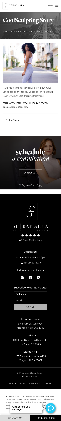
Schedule (30, 156)
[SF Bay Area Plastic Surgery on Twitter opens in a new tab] (38, 277)
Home (5, 31)
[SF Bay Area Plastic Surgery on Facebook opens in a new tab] (30, 277)
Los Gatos (30, 335)
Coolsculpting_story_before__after (37, 31)
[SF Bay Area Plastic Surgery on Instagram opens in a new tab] (22, 277)
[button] (56, 6)
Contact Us (29, 172)
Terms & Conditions (18, 383)
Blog (13, 31)
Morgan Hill (30, 352)
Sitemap (48, 383)
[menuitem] (22, 277)
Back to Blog (11, 120)
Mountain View (30, 319)
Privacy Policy (35, 383)
